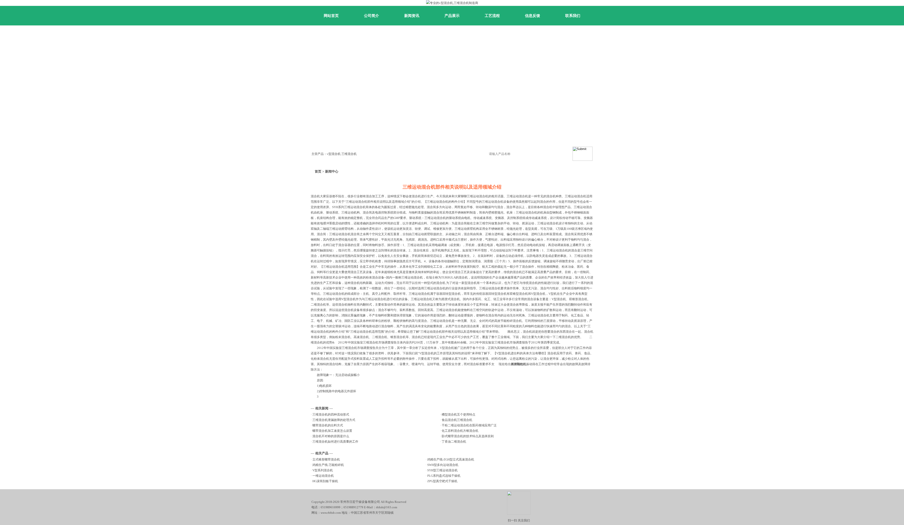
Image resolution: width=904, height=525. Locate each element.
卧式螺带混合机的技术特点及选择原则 (468, 436)
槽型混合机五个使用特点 (458, 414)
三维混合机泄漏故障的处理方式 (333, 420)
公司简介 (371, 16)
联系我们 (572, 16)
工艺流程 (492, 16)
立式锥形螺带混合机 (326, 459)
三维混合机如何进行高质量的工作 (335, 441)
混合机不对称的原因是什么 (330, 436)
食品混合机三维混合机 (457, 420)
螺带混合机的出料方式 (327, 425)
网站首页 (331, 16)
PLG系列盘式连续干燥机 (443, 475)
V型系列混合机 (322, 470)
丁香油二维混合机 (454, 441)
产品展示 (452, 16)
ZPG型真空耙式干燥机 (442, 481)
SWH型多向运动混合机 (442, 465)
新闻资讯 (411, 16)
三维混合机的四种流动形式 (330, 414)
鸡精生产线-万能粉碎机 (328, 465)
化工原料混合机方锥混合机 (460, 430)
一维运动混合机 (323, 475)
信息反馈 (532, 16)
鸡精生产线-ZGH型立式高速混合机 (450, 459)
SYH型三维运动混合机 (442, 470)
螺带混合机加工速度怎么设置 (332, 430)
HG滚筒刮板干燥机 (325, 481)
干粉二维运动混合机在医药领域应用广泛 (469, 425)
